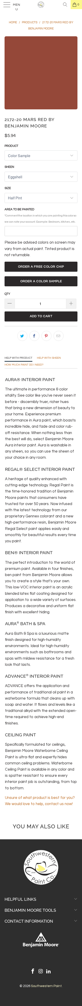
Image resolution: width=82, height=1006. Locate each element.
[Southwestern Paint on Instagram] (40, 972)
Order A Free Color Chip (41, 266)
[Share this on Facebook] (34, 336)
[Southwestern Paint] (41, 4)
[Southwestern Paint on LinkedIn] (48, 972)
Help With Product (18, 357)
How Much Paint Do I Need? (24, 364)
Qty (7, 293)
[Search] (65, 4)
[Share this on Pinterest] (46, 336)
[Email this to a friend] (59, 336)
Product (11, 145)
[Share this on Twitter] (22, 336)
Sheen (9, 167)
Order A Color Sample (41, 281)
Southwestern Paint (46, 986)
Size (8, 188)
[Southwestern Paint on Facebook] (32, 972)
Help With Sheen (49, 357)
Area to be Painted (40, 215)
